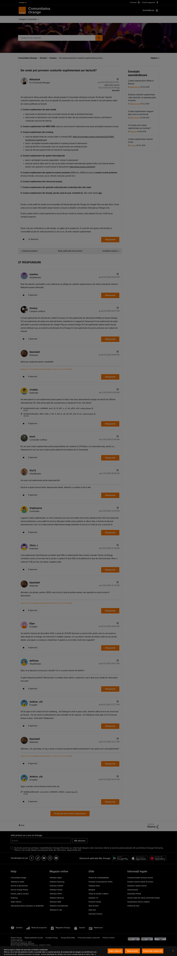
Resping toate (132, 951)
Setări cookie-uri (115, 951)
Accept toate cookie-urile (152, 951)
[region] (88, 951)
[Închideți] (173, 950)
